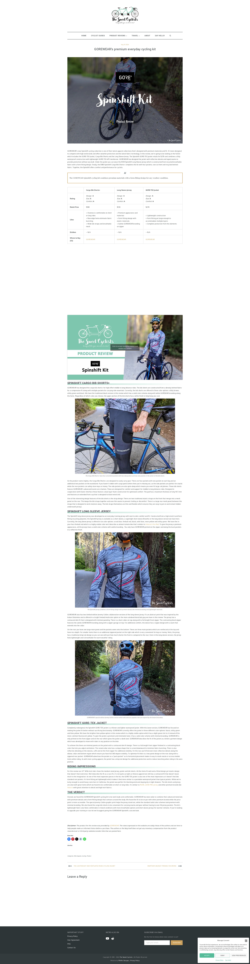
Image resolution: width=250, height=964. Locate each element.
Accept (207, 955)
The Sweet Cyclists (126, 957)
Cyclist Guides (98, 36)
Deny (223, 955)
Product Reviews (117, 36)
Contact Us (71, 948)
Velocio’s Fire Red (152, 524)
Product (89, 856)
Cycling (84, 856)
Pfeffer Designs (123, 960)
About (147, 36)
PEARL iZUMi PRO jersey (149, 785)
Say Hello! (228, 960)
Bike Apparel (77, 856)
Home (83, 36)
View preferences (239, 955)
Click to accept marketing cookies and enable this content (125, 347)
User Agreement (73, 940)
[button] (246, 940)
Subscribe (177, 943)
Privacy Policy (219, 960)
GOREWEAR (90, 239)
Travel (135, 36)
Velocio (70, 788)
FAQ (69, 944)
